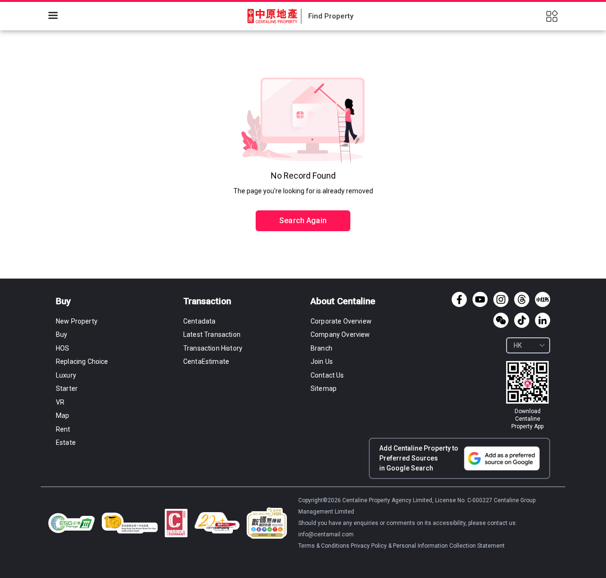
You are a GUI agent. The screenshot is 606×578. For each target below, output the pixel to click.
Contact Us (327, 375)
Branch (321, 348)
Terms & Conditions (324, 545)
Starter (67, 388)
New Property (77, 321)
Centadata (199, 321)
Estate (66, 442)
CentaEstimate (206, 361)
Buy (63, 301)
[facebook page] (459, 299)
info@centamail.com (326, 534)
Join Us (322, 361)
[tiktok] (521, 320)
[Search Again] (303, 200)
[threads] (521, 299)
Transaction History (212, 348)
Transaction (207, 301)
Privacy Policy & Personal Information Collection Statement (428, 545)
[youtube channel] (480, 299)
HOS (62, 348)
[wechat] (500, 320)
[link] (527, 395)
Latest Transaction (212, 334)
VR (60, 402)
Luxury (66, 375)
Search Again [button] (303, 220)
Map (62, 415)
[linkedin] (542, 320)
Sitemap (324, 388)
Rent (63, 429)
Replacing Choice (82, 361)
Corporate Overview (341, 321)
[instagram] (500, 299)
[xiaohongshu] (542, 299)
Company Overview (340, 334)
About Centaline (343, 301)
